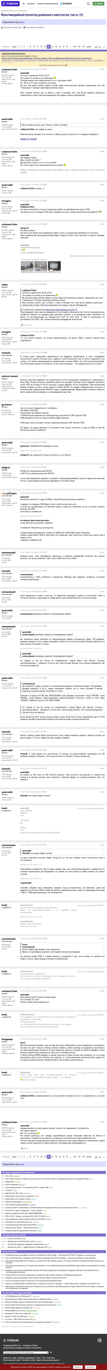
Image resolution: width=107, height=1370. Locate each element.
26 (34, 46)
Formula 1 (9, 1190)
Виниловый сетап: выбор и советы (18, 1199)
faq (27, 27)
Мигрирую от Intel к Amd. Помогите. (18, 1313)
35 (67, 46)
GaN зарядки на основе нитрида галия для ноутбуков (25, 1219)
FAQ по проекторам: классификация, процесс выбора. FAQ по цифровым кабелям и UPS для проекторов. (47, 58)
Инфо (102, 69)
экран (39, 27)
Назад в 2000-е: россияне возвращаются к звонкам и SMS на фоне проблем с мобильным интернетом (44, 1275)
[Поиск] (88, 3)
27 (38, 46)
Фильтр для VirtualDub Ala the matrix (21, 1241)
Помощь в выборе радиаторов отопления (21, 1231)
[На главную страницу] (10, 3)
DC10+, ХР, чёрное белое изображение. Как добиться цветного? (28, 1322)
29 (45, 46)
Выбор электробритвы (13, 1202)
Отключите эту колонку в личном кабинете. (18, 1326)
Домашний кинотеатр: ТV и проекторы (14, 10)
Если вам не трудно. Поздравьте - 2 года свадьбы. (24, 1210)
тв (43, 27)
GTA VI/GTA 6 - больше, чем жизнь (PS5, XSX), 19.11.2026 (25, 1216)
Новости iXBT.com (9, 1252)
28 (41, 46)
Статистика (50, 1358)
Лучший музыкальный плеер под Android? (21, 1225)
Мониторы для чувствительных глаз (18, 1222)
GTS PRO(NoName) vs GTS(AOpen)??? (18, 1296)
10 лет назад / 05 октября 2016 (33, 69)
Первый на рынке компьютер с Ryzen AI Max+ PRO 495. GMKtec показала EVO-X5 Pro (36, 1278)
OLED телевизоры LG (13, 1185)
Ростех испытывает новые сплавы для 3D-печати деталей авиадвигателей (34, 1281)
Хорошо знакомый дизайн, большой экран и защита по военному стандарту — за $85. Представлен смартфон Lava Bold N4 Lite (53, 1284)
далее (89, 46)
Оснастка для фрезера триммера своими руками (26, 1244)
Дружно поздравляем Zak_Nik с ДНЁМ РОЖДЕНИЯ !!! (24, 1213)
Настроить (90, 1367)
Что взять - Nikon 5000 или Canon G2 (18, 1319)
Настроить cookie (28, 1360)
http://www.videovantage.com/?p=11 (61, 310)
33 (60, 46)
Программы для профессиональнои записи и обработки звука (28, 1299)
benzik (14, 27)
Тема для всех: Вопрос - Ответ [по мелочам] (21, 1228)
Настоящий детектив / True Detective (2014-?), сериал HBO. (27, 1187)
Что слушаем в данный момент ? (17, 1205)
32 (56, 46)
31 (53, 46)
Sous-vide (9, 1176)
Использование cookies (12, 1360)
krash (26, 1149)
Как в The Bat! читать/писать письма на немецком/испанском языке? (31, 1305)
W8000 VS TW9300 (28, 139)
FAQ (43, 1358)
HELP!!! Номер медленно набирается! (18, 1308)
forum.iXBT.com (52, 1364)
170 (83, 46)
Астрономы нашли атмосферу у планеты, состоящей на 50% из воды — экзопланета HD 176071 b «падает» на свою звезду (51, 1255)
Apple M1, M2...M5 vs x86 (14, 1193)
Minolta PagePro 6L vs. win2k (15, 1311)
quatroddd (27, 325)
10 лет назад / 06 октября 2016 (33, 284)
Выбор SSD (9, 1182)
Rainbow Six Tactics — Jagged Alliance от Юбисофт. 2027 (28, 1247)
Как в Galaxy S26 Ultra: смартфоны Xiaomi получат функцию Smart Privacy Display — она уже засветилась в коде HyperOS (50, 1258)
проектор (33, 27)
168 (74, 46)
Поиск (38, 1358)
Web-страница (7, 505)
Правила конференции (26, 1358)
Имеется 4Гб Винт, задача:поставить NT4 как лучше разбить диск (29, 1302)
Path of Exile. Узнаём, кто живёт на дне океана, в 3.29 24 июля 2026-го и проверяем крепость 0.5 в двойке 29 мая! (47, 1179)
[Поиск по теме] (100, 47)
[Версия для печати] (96, 47)
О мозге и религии (14, 1239)
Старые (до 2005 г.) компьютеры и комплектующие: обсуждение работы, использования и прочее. (41, 1208)
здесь (22, 22)
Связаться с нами (10, 1358)
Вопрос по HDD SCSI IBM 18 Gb (16, 1316)
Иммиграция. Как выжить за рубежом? (19, 1196)
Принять (77, 1367)
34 (63, 46)
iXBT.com (7, 1364)
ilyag (19, 27)
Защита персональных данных (47, 1360)
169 (79, 46)
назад (14, 46)
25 (30, 46)
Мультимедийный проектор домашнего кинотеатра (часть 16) (42, 14)
